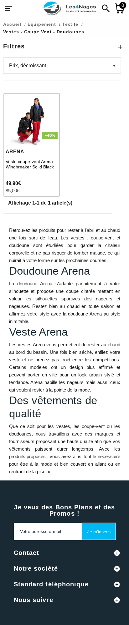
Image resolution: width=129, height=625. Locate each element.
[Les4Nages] (69, 8)
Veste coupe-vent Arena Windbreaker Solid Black (30, 164)
